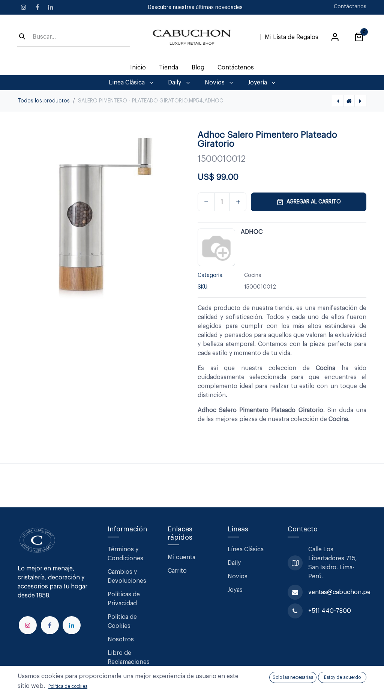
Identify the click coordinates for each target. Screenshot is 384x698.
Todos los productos (44, 101)
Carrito (177, 571)
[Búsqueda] (22, 37)
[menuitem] (138, 67)
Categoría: (211, 275)
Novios (238, 576)
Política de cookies (67, 686)
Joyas (235, 590)
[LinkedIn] (51, 7)
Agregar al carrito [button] (313, 202)
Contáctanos (350, 6)
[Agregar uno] (238, 202)
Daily (234, 563)
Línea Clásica (246, 549)
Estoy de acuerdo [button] (342, 677)
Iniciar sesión (334, 37)
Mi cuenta (181, 557)
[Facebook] (37, 7)
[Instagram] (24, 7)
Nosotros (121, 639)
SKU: (203, 287)
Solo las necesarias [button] (293, 677)
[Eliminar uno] (206, 202)
